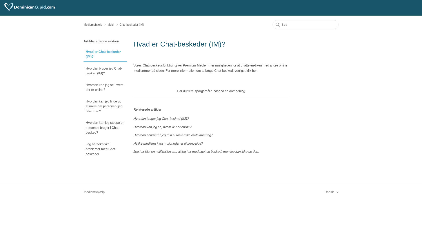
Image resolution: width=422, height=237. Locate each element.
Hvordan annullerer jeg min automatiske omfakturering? (173, 135)
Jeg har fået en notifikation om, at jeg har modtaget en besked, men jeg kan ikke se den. (196, 151)
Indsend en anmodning (229, 91)
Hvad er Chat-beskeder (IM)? (103, 54)
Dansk (329, 192)
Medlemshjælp (93, 24)
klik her (251, 70)
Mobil (110, 24)
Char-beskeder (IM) (132, 24)
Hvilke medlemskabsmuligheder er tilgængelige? (168, 143)
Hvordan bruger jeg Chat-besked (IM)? (104, 70)
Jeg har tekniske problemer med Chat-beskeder (101, 149)
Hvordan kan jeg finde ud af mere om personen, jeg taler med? (104, 106)
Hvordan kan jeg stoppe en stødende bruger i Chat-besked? (105, 127)
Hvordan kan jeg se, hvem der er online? (105, 87)
